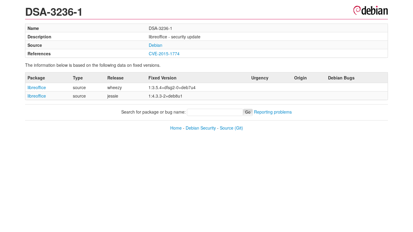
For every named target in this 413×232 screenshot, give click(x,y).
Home (176, 128)
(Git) (239, 128)
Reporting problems (273, 112)
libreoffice (37, 87)
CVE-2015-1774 (164, 53)
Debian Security (201, 128)
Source (226, 128)
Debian (155, 45)
